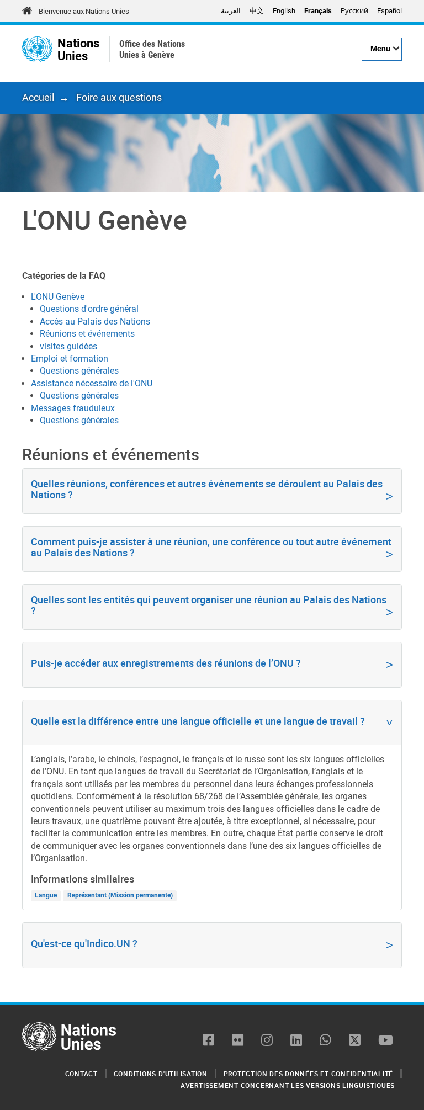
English (284, 11)
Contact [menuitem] (81, 1073)
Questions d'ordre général (89, 309)
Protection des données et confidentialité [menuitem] (309, 1073)
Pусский (354, 11)
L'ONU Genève (57, 296)
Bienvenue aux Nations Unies (84, 11)
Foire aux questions (119, 97)
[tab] (212, 491)
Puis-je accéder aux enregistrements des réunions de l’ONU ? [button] (166, 663)
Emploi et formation (69, 358)
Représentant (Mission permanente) (120, 896)
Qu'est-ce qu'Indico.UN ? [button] (84, 943)
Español (389, 11)
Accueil (38, 97)
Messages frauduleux (73, 408)
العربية (231, 11)
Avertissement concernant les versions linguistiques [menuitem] (288, 1085)
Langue (46, 896)
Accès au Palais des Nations (95, 321)
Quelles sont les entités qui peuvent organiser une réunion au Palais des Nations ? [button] (208, 605)
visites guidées (68, 346)
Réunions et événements (87, 333)
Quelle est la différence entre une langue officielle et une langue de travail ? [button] (198, 720)
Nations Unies (78, 49)
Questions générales (79, 370)
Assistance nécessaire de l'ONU (91, 383)
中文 (257, 11)
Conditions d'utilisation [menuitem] (161, 1073)
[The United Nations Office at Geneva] (37, 49)
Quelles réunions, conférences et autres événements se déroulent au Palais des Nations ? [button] (207, 489)
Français (318, 11)
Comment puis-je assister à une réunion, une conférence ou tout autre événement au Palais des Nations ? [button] (211, 547)
